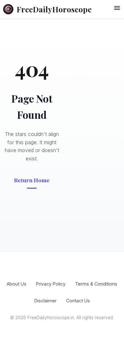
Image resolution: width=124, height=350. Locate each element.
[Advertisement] (93, 120)
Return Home (32, 180)
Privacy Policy (50, 283)
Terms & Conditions (96, 283)
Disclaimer (45, 300)
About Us (16, 283)
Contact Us (78, 300)
